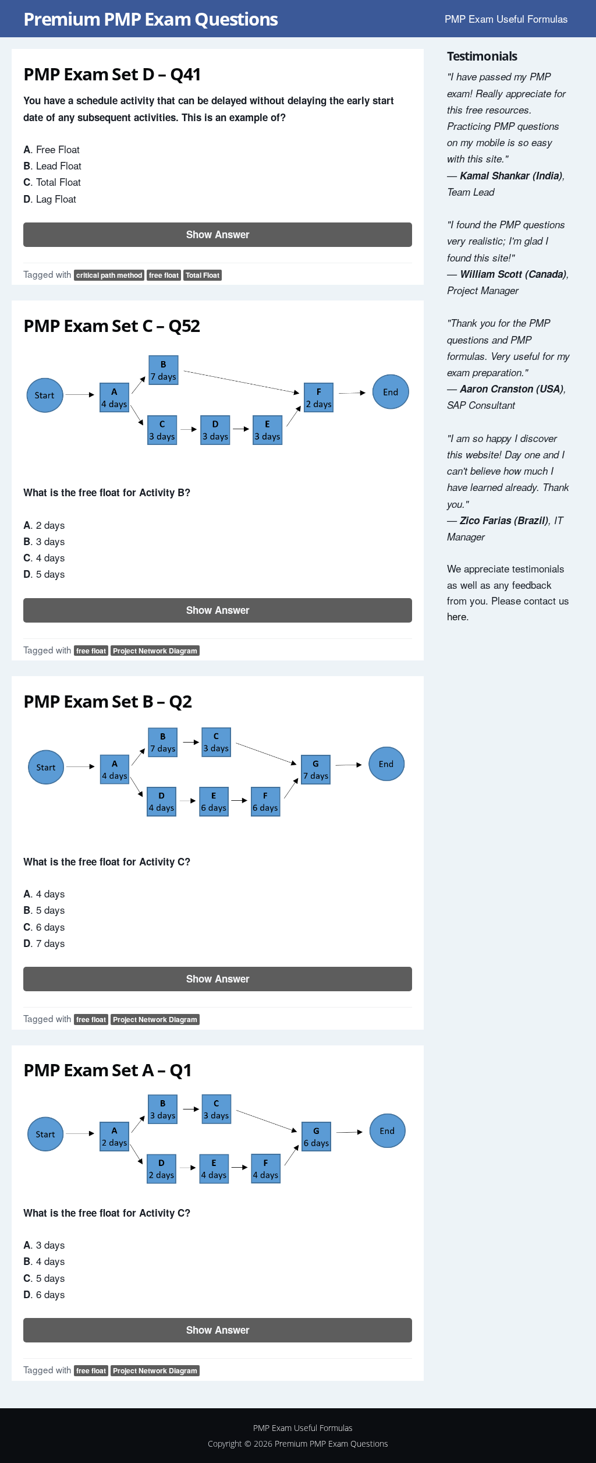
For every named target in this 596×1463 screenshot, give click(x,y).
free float (164, 275)
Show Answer (218, 234)
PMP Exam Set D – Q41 (112, 74)
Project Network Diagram (155, 650)
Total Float (202, 275)
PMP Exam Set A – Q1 (107, 1070)
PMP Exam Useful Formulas (506, 18)
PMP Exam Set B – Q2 (107, 701)
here (456, 616)
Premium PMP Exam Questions (150, 18)
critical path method (109, 275)
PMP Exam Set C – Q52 (111, 325)
